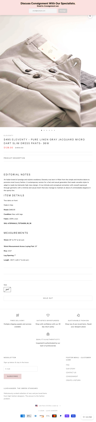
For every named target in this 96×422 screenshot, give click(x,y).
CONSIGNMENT (72, 376)
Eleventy (8, 135)
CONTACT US (71, 372)
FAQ (67, 365)
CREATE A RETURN (73, 380)
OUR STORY (70, 369)
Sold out (48, 298)
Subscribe (12, 376)
